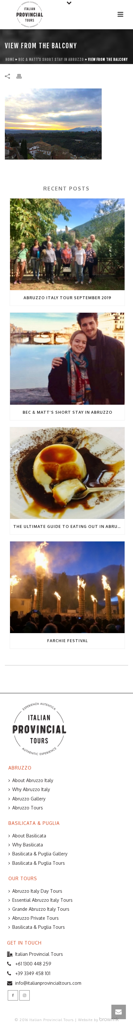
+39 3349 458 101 (32, 973)
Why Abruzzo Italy (31, 789)
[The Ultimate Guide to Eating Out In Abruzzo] (67, 473)
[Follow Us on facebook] (13, 995)
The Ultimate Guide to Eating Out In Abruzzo (69, 526)
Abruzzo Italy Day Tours (37, 891)
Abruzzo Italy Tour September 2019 (67, 297)
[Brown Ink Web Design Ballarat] (109, 1020)
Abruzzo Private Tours (35, 918)
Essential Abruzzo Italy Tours (42, 900)
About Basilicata (29, 835)
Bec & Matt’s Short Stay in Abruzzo (51, 59)
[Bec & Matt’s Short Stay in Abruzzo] (67, 358)
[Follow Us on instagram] (24, 995)
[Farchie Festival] (67, 587)
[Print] (22, 75)
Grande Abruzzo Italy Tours (40, 909)
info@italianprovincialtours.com (48, 983)
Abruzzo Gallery (29, 798)
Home (9, 59)
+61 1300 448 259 (33, 963)
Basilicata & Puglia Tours (38, 863)
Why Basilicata (27, 844)
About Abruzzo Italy (32, 780)
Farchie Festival (67, 640)
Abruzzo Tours (27, 807)
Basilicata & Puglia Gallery (39, 853)
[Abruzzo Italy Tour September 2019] (67, 244)
